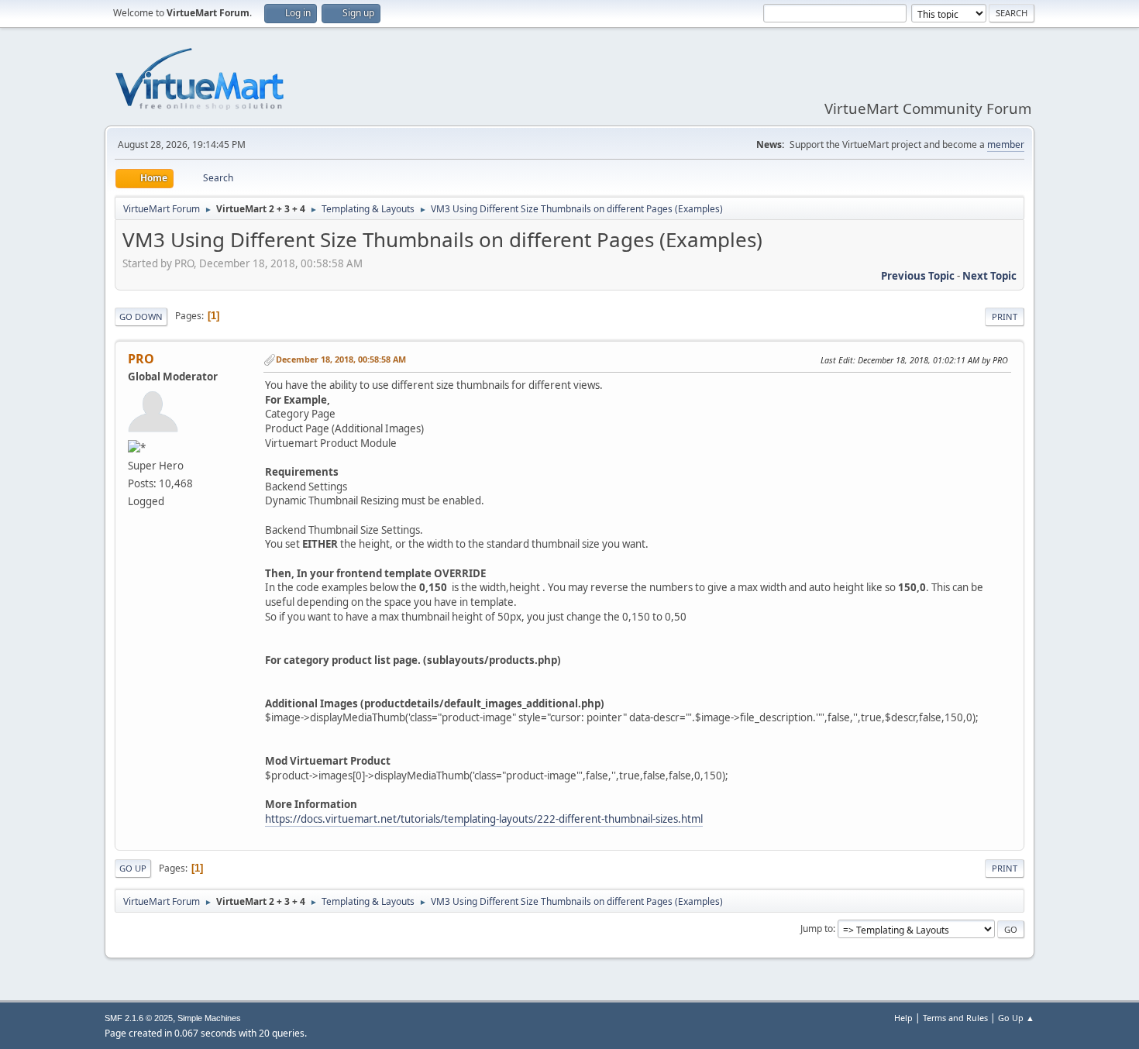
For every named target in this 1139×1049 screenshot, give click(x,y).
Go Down (141, 316)
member (1005, 144)
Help (903, 1017)
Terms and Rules (955, 1017)
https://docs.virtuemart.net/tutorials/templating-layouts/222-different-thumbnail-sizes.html (484, 819)
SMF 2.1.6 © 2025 (139, 1018)
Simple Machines (209, 1018)
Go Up (132, 868)
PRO (141, 358)
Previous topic (918, 276)
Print (1004, 316)
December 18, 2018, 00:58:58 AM (341, 359)
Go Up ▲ (1016, 1017)
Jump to (816, 928)
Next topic (989, 276)
